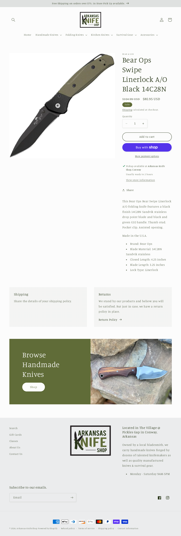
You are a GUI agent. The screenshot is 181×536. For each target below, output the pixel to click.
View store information (140, 179)
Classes (13, 440)
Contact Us (15, 453)
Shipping (127, 109)
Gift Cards (15, 434)
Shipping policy (106, 528)
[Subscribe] (72, 497)
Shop (33, 387)
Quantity (127, 116)
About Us (14, 447)
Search (13, 428)
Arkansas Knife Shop (27, 528)
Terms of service (86, 528)
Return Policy (108, 319)
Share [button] (130, 189)
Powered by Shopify (47, 528)
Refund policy (68, 528)
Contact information (128, 528)
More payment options (147, 156)
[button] (13, 20)
